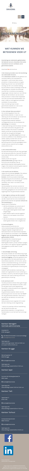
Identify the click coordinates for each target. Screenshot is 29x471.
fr (23, 16)
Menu (15, 23)
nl (19, 16)
